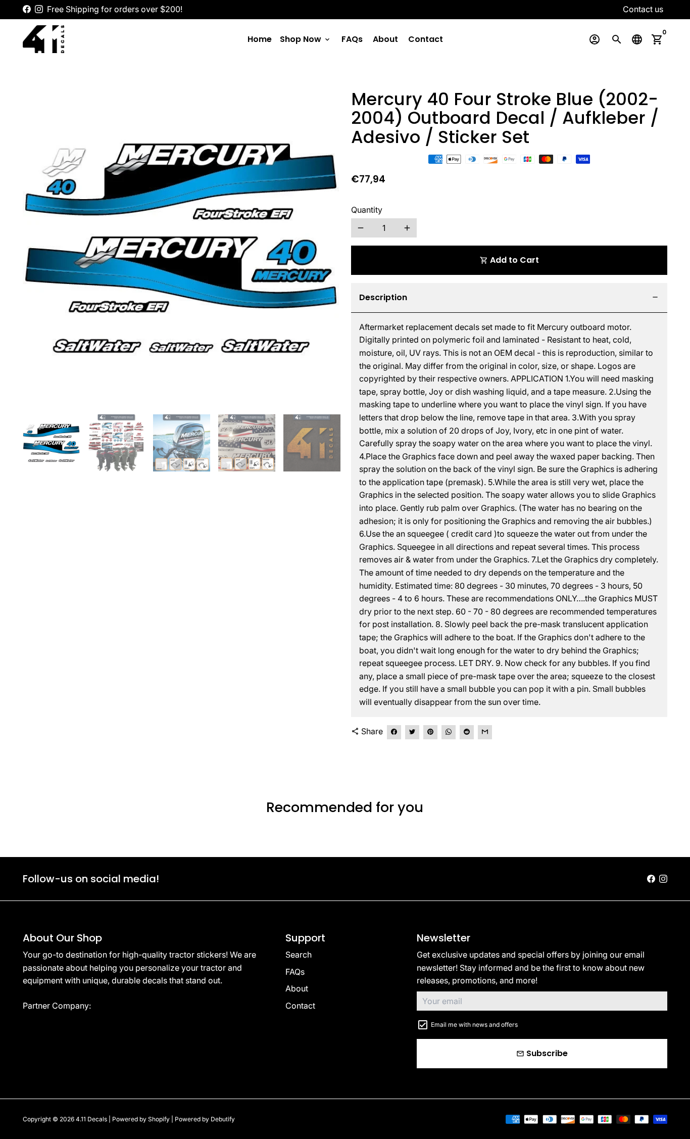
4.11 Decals (91, 1119)
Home (260, 39)
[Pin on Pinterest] (430, 732)
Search (298, 955)
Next (325, 248)
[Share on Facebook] (394, 732)
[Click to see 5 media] (311, 442)
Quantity (366, 210)
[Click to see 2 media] (116, 442)
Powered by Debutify (205, 1119)
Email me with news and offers (474, 1024)
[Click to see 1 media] (51, 442)
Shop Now (305, 39)
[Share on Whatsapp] (448, 732)
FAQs (352, 39)
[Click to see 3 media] (181, 442)
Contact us (643, 9)
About (385, 39)
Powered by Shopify (141, 1119)
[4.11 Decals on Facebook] (27, 9)
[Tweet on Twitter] (412, 732)
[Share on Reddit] (467, 732)
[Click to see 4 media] (246, 442)
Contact (425, 39)
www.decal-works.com (136, 1006)
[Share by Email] (485, 732)
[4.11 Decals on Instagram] (39, 9)
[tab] (509, 298)
